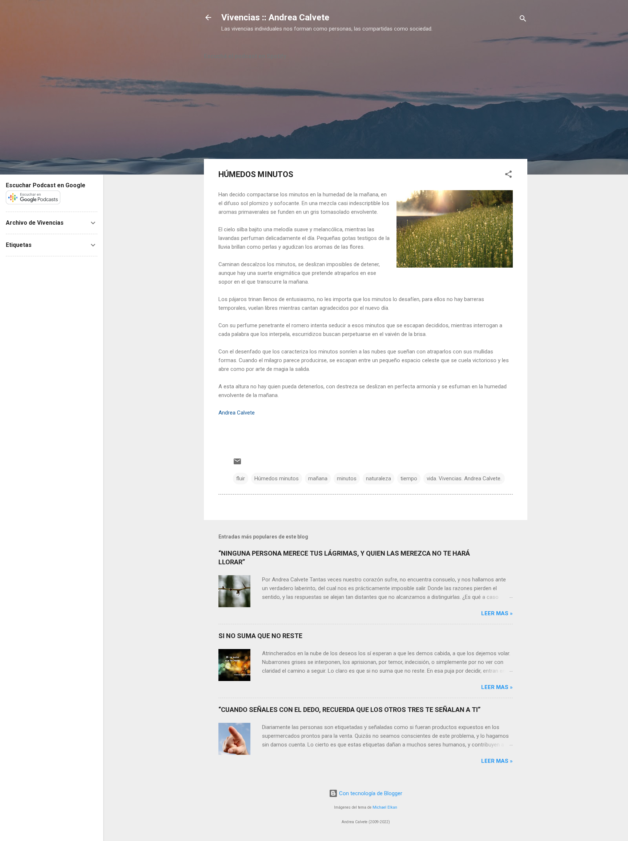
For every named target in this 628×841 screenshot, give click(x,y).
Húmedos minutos (276, 478)
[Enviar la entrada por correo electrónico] (237, 464)
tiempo (408, 478)
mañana (317, 478)
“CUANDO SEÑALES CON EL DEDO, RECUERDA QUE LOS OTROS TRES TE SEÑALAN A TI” (349, 709)
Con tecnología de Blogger (370, 793)
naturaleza (378, 478)
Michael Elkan (385, 807)
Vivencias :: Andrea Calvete (275, 17)
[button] (508, 175)
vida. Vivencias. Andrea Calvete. (464, 478)
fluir (240, 478)
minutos (347, 478)
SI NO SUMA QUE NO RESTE (260, 636)
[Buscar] (523, 20)
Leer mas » (497, 613)
